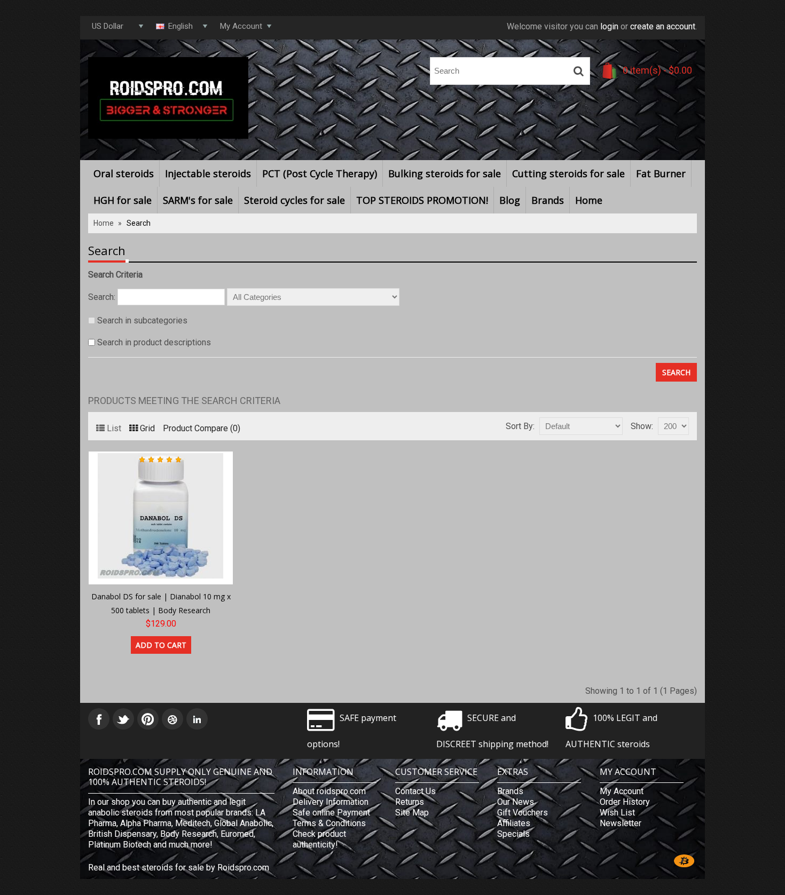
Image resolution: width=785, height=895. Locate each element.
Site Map (412, 812)
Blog (509, 200)
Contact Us (415, 791)
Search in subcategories (142, 320)
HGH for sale (122, 200)
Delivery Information (330, 802)
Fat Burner (661, 173)
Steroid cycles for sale (294, 200)
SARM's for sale (198, 200)
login (609, 26)
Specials (513, 834)
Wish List (617, 812)
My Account (621, 791)
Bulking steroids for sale (444, 173)
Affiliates (513, 823)
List (114, 428)
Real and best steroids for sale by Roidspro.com (178, 867)
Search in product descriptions (154, 342)
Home (588, 200)
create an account (662, 26)
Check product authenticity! (319, 839)
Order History (625, 802)
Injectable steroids (208, 173)
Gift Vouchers (522, 812)
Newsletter (620, 823)
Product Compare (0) (201, 428)
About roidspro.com (329, 791)
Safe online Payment (331, 812)
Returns (409, 802)
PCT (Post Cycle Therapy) (319, 173)
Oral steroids (123, 173)
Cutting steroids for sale (568, 173)
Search (139, 223)
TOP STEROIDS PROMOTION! (422, 200)
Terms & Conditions (329, 823)
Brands (547, 200)
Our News (515, 802)
